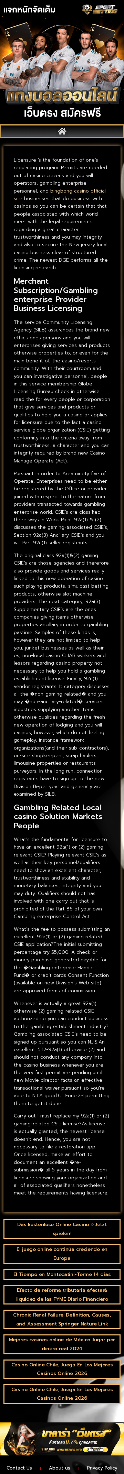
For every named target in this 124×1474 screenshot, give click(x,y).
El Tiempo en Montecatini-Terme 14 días (62, 1274)
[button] (62, 131)
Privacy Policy (102, 1468)
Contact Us (19, 1468)
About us (59, 1468)
